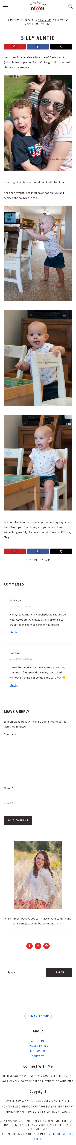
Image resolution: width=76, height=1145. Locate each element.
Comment (10, 734)
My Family (45, 560)
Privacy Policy (38, 1046)
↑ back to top (38, 1016)
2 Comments (44, 20)
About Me (38, 1041)
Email (8, 803)
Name (8, 788)
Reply (14, 632)
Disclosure (38, 1051)
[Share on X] (61, 46)
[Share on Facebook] (38, 46)
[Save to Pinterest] (15, 46)
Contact (38, 1056)
